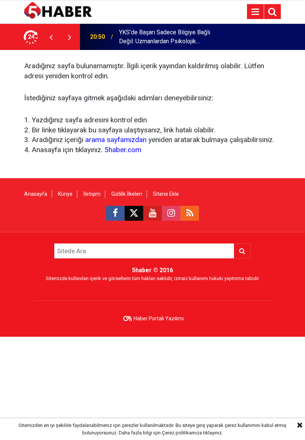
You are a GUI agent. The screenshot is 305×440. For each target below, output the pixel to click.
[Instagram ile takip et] (171, 213)
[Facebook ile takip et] (115, 213)
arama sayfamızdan (116, 139)
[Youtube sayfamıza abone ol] (152, 213)
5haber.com (123, 149)
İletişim (91, 194)
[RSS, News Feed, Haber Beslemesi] (189, 213)
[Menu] (255, 12)
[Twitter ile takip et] (134, 213)
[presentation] (51, 36)
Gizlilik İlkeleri (126, 194)
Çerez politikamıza (182, 433)
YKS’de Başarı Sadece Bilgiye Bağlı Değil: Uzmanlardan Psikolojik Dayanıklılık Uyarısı (164, 37)
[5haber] (58, 11)
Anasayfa (35, 194)
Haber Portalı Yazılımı (159, 318)
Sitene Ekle (166, 194)
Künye (65, 194)
